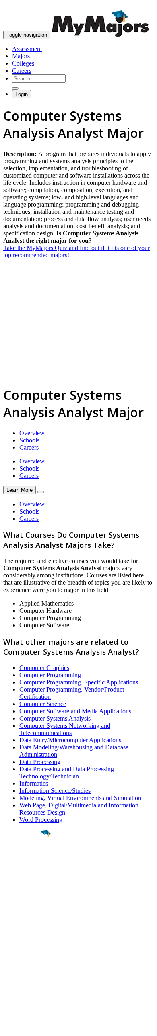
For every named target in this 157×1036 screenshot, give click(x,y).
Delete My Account (28, 970)
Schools (29, 440)
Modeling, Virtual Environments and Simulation (80, 797)
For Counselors (22, 949)
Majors (21, 56)
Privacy (33, 1025)
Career (23, 895)
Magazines (17, 963)
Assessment (27, 48)
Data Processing (39, 761)
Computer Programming (50, 675)
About (13, 925)
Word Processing (40, 819)
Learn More (19, 490)
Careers (21, 70)
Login (21, 94)
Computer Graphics (44, 667)
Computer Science (42, 703)
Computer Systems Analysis (55, 718)
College (24, 878)
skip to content (137, 6)
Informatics (33, 783)
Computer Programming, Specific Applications (78, 682)
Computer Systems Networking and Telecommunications (64, 729)
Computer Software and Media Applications (75, 711)
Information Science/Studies (55, 790)
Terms (11, 1025)
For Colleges (19, 956)
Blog (9, 978)
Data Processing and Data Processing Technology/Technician (66, 773)
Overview (32, 433)
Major (22, 860)
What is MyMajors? (28, 941)
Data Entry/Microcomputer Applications (70, 740)
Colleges (23, 63)
